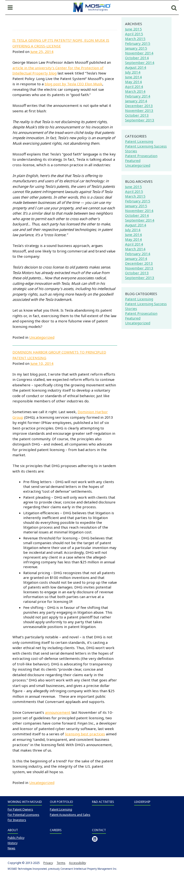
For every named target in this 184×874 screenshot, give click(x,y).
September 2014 (139, 62)
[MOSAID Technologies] (92, 7)
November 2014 (139, 53)
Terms (61, 863)
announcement (57, 712)
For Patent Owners (20, 809)
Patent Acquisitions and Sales (70, 815)
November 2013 (139, 110)
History (12, 843)
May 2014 (133, 81)
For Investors (17, 820)
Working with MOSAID (25, 802)
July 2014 (132, 72)
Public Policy (16, 838)
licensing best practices (85, 733)
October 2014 (137, 57)
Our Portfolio (61, 802)
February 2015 (137, 43)
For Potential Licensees (23, 815)
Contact (99, 830)
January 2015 (136, 48)
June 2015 (133, 29)
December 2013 (139, 105)
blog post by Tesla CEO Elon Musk (73, 83)
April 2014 (134, 86)
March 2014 (135, 91)
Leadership (142, 802)
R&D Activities (103, 802)
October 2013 (137, 115)
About (13, 830)
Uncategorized (41, 337)
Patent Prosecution (141, 155)
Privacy (48, 863)
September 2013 (139, 120)
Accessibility (77, 863)
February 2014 (137, 96)
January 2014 (136, 100)
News (11, 848)
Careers (56, 830)
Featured (132, 160)
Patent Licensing (139, 141)
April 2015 (134, 33)
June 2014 (133, 76)
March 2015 (135, 38)
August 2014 (135, 67)
